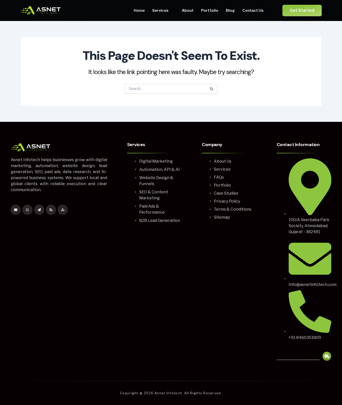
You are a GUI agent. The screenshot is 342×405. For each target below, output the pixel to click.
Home (139, 10)
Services (160, 10)
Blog (230, 10)
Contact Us (253, 10)
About (188, 10)
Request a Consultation (289, 356)
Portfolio (209, 10)
